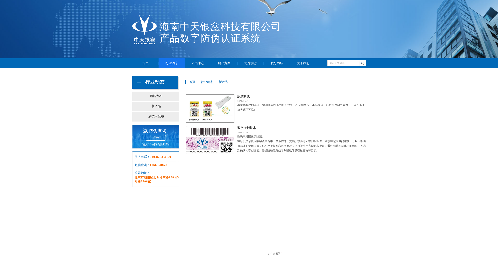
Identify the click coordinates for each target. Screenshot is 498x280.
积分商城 (277, 63)
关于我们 (303, 63)
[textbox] (342, 63)
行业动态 (172, 63)
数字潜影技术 (246, 128)
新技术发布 (156, 116)
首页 (145, 63)
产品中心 (198, 63)
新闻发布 (156, 96)
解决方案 (224, 63)
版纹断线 (243, 96)
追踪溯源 (250, 63)
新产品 (223, 82)
